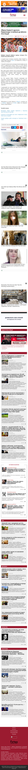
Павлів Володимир (11, 492)
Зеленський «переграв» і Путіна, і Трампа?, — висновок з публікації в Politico (12, 687)
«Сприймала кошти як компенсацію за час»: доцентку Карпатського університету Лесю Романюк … (13, 266)
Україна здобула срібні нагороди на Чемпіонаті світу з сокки (14, 119)
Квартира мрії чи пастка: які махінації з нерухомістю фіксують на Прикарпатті (13, 393)
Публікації (5, 353)
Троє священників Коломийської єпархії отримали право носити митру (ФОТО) (13, 613)
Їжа (3, 520)
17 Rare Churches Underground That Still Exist (13, 245)
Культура (4, 627)
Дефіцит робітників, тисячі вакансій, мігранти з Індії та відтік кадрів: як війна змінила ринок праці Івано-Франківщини (13, 447)
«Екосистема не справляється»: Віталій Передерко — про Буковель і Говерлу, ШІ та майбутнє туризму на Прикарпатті (13, 375)
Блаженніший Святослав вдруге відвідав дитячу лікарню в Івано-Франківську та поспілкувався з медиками (13, 598)
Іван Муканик (11, 36)
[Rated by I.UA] (14, 737)
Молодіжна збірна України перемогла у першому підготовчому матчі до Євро (14, 111)
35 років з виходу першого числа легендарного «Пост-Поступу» (16, 494)
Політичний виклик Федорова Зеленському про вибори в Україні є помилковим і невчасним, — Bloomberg (13, 653)
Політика (5, 649)
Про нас (14, 727)
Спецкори (14, 734)
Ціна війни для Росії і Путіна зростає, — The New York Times (13, 705)
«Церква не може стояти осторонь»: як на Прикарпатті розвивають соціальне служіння (14, 570)
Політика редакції (14, 730)
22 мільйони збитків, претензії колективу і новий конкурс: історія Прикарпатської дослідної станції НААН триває (14, 410)
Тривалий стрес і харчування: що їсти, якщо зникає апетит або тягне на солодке (14, 523)
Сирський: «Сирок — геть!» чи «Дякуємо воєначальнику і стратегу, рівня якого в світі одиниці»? (15, 507)
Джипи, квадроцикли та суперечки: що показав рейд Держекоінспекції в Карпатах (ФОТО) (13, 357)
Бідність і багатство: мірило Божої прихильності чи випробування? (15, 482)
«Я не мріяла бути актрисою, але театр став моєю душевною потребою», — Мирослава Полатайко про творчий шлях (13, 631)
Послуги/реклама (14, 732)
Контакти (14, 729)
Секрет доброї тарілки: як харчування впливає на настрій (13, 552)
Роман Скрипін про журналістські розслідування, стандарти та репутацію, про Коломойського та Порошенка (13, 347)
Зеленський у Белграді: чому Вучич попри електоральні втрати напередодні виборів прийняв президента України (14, 670)
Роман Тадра (10, 480)
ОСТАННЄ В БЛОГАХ (14, 464)
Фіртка (13, 60)
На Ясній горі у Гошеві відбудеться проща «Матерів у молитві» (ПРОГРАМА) (14, 584)
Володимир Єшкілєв (11, 467)
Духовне (4, 566)
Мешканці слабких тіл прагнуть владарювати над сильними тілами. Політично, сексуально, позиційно (16, 470)
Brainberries (14, 150)
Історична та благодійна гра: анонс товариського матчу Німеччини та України (14, 115)
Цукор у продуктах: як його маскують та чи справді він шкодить (13, 538)
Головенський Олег (11, 504)
